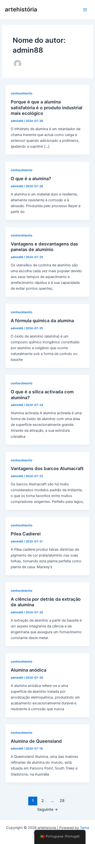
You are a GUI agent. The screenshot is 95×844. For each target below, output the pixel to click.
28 (62, 800)
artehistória (21, 9)
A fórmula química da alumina (42, 320)
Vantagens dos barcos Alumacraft (47, 468)
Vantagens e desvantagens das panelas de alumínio (44, 246)
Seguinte (47, 809)
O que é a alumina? (31, 178)
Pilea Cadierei (26, 533)
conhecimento (21, 93)
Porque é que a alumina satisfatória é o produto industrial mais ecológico (46, 107)
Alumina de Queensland (36, 741)
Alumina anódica (28, 670)
